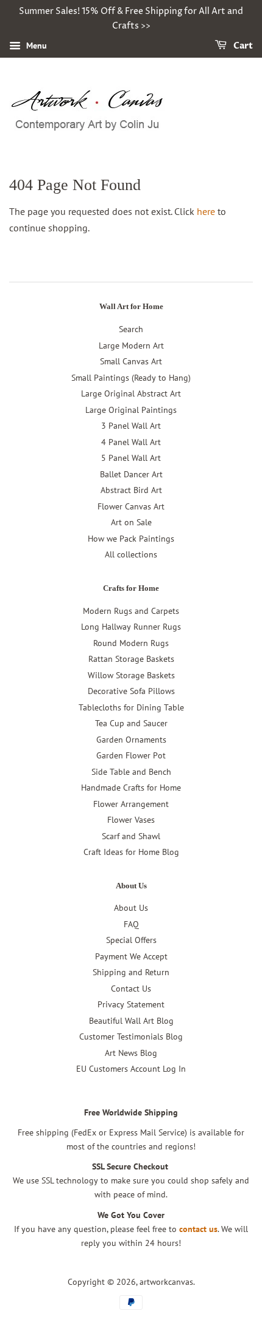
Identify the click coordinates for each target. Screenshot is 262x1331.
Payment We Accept (131, 956)
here (206, 211)
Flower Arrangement (131, 803)
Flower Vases (131, 819)
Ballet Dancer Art (131, 474)
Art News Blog (131, 1052)
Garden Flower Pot (131, 755)
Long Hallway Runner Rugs (131, 626)
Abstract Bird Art (131, 490)
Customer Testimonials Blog (131, 1036)
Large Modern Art (131, 345)
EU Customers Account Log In (131, 1068)
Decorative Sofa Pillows (131, 691)
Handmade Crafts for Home (131, 787)
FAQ (131, 924)
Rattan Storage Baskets (131, 658)
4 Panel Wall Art (131, 442)
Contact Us (131, 988)
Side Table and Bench (131, 771)
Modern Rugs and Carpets (131, 610)
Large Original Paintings (131, 409)
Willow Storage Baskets (131, 675)
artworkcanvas (166, 1281)
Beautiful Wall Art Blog (131, 1020)
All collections (131, 554)
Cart (242, 46)
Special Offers (131, 939)
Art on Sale (131, 522)
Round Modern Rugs (131, 643)
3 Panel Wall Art (131, 425)
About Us (131, 907)
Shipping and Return (131, 972)
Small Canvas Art (131, 361)
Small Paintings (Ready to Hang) (131, 377)
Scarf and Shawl (131, 836)
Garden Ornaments (131, 739)
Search (131, 329)
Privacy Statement (131, 1004)
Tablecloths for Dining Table (131, 707)
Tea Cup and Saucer (131, 723)
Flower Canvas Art (131, 506)
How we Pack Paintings (131, 538)
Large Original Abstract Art (131, 393)
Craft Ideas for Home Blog (131, 851)
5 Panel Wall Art (131, 457)
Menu (35, 45)
